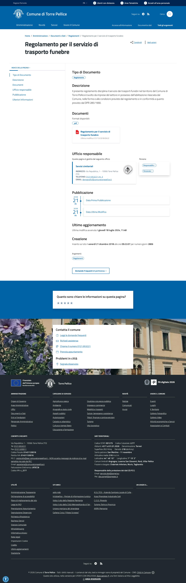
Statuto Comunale (18, 524)
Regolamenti (73, 35)
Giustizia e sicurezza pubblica (99, 401)
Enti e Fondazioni (18, 417)
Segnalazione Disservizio (21, 512)
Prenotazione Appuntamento (23, 508)
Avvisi (124, 409)
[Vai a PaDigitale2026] (159, 382)
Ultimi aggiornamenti (20, 548)
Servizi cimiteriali (84, 166)
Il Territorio (154, 409)
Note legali (15, 536)
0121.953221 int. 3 (94, 176)
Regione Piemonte (20, 3)
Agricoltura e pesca (61, 401)
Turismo (90, 421)
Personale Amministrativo (22, 421)
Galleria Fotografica (158, 413)
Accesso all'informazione (122, 25)
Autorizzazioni (58, 417)
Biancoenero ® (103, 575)
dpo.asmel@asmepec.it (108, 476)
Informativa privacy (19, 532)
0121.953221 (20, 446)
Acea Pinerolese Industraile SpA (107, 496)
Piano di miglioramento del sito (24, 500)
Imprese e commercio (96, 405)
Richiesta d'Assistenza (20, 516)
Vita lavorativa (93, 425)
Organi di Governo (18, 401)
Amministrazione (40, 35)
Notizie (125, 401)
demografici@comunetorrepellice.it (97, 179)
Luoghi (153, 405)
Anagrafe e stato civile (62, 409)
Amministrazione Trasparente (23, 492)
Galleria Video (156, 417)
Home (27, 35)
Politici (13, 425)
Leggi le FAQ (16, 504)
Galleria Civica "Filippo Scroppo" (66, 512)
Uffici (13, 409)
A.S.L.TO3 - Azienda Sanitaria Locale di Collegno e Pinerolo (118, 492)
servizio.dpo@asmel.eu (109, 473)
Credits (14, 544)
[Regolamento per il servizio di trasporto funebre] (77, 132)
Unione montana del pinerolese (66, 508)
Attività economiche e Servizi (162, 421)
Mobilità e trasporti (95, 409)
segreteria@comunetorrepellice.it (31, 464)
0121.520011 (20, 449)
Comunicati (127, 405)
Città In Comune (144, 572)
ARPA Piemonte (100, 508)
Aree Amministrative (19, 405)
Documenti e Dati (58, 35)
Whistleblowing (17, 528)
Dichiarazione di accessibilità (23, 496)
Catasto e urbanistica (61, 421)
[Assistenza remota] (153, 572)
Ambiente (57, 405)
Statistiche (15, 553)
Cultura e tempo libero (62, 425)
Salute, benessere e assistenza (100, 413)
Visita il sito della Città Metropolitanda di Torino (72, 504)
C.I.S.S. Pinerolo (100, 500)
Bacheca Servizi (17, 520)
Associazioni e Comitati (159, 425)
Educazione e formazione (63, 429)
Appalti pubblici (59, 413)
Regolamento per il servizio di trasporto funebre (95, 133)
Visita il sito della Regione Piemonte (68, 500)
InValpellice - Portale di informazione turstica (71, 496)
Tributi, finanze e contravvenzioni (101, 417)
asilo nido (57, 492)
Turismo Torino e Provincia (104, 504)
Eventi (153, 401)
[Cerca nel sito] (170, 14)
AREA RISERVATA (93, 578)
